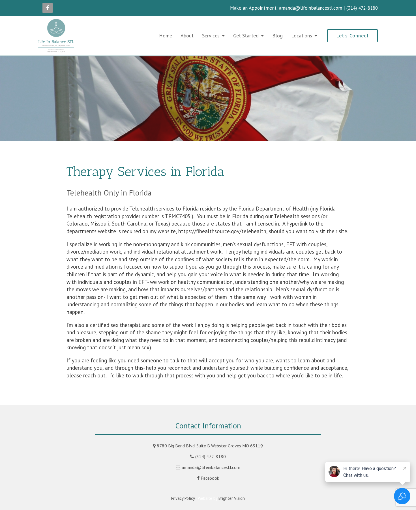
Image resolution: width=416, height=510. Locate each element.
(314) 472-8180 (210, 456)
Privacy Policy (183, 498)
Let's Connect (352, 35)
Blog (277, 35)
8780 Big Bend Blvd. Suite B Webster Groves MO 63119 (210, 446)
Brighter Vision (231, 498)
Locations (301, 35)
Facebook (210, 478)
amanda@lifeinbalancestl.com (211, 467)
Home (165, 35)
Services (211, 35)
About (187, 35)
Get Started (246, 35)
